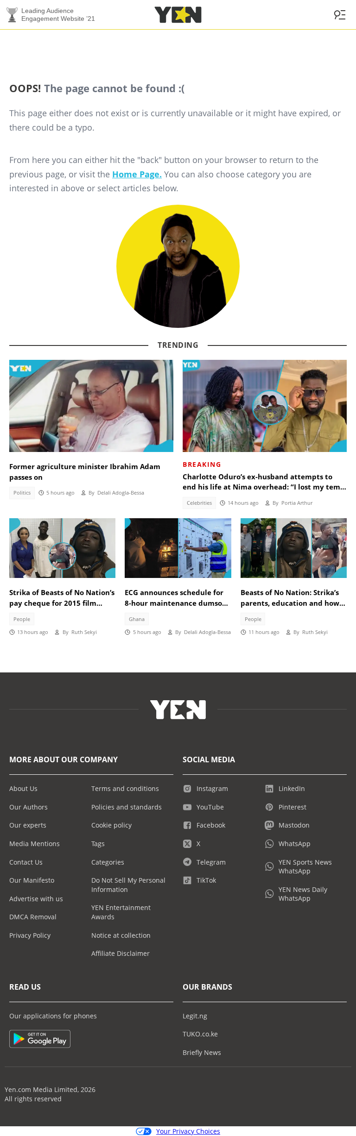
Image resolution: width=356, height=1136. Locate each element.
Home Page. (137, 174)
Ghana (137, 619)
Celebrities (199, 503)
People (21, 619)
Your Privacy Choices (188, 1131)
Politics (22, 493)
